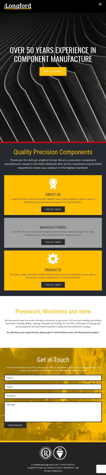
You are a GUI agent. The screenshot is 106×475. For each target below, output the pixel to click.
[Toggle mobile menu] (100, 4)
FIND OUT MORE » (53, 71)
